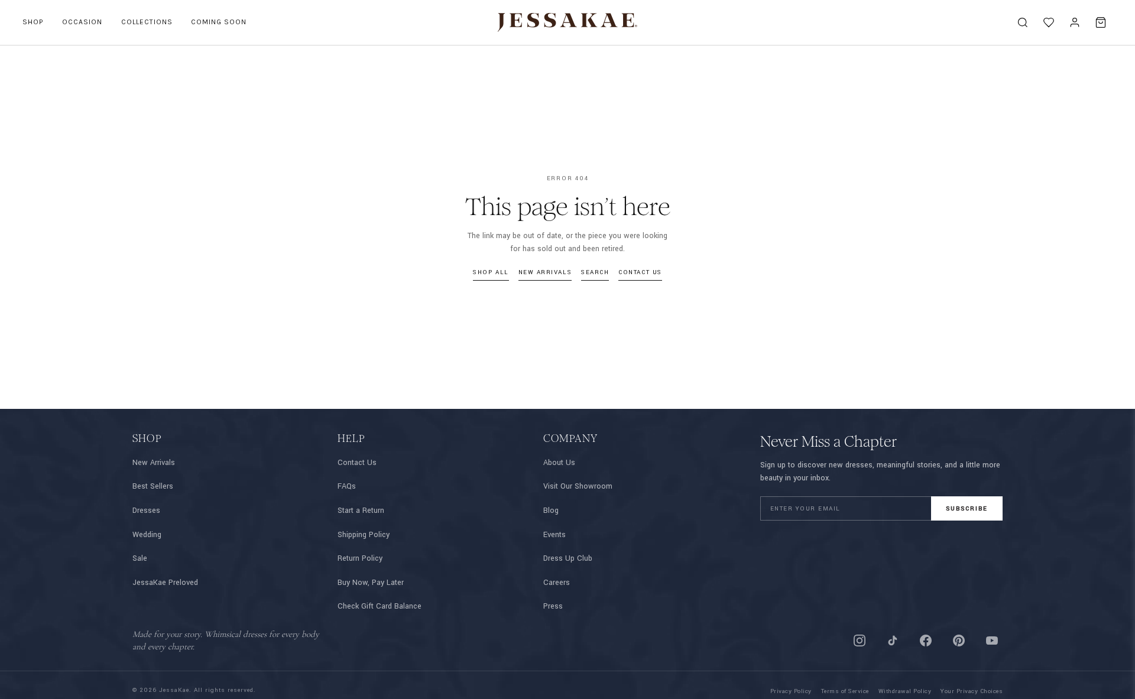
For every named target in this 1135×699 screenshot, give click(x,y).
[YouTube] (992, 640)
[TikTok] (892, 640)
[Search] (1023, 22)
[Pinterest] (958, 640)
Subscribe (967, 509)
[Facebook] (925, 640)
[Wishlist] (1049, 22)
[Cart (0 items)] (1101, 22)
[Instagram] (859, 640)
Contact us (639, 272)
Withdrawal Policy (905, 691)
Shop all (490, 272)
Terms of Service (845, 691)
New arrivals (545, 272)
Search (595, 272)
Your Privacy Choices (972, 691)
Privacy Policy (791, 691)
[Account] (1075, 22)
